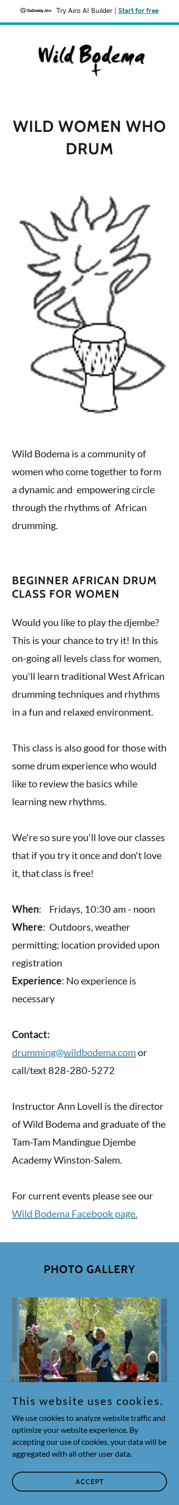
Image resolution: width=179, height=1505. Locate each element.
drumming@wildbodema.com (74, 1052)
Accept (90, 1481)
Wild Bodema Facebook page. (74, 1213)
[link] (89, 60)
